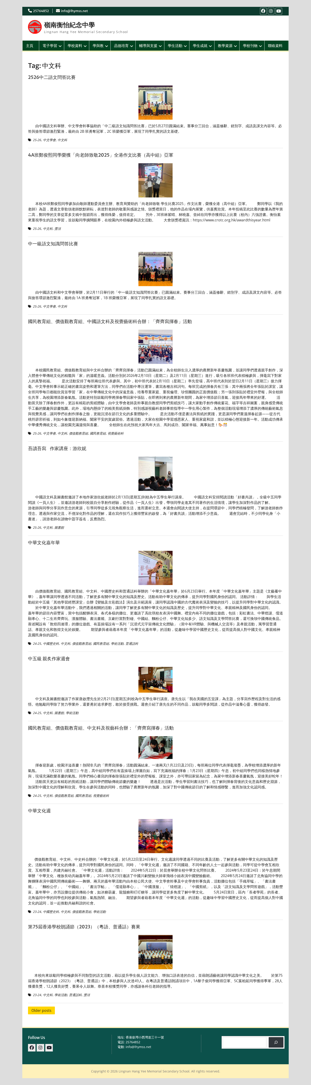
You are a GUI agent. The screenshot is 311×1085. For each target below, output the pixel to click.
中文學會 (49, 140)
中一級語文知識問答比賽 (53, 243)
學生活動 (175, 45)
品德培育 (121, 45)
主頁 (29, 45)
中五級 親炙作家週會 (49, 658)
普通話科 (131, 643)
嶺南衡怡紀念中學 (69, 25)
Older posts (41, 1010)
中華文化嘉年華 (44, 542)
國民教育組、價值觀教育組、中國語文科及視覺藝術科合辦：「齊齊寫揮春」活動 (110, 321)
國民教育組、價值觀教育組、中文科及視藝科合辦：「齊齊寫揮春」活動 (101, 728)
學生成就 (200, 45)
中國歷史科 (51, 643)
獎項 (57, 228)
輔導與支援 (148, 45)
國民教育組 (98, 433)
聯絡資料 (275, 45)
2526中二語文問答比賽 (52, 77)
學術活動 (117, 643)
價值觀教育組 (78, 433)
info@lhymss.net (74, 11)
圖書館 (59, 527)
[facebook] (263, 11)
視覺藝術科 (116, 433)
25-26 (37, 140)
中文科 (62, 140)
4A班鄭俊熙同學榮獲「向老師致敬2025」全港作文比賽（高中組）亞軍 (100, 155)
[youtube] (278, 11)
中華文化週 (39, 810)
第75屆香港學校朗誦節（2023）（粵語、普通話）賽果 (84, 927)
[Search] (276, 1042)
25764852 (41, 11)
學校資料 (75, 45)
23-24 (37, 911)
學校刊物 (250, 45)
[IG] (271, 11)
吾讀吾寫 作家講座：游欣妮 (57, 448)
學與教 (98, 45)
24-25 (37, 643)
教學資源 (225, 45)
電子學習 (50, 45)
